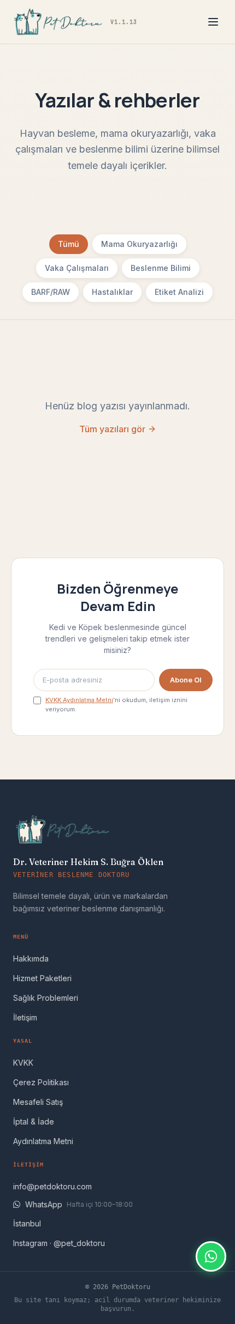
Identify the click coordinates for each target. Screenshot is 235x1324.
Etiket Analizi (179, 292)
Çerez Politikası (41, 1082)
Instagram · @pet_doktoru (59, 1243)
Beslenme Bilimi (161, 268)
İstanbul (27, 1223)
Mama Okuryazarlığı (139, 244)
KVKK (23, 1062)
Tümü (68, 244)
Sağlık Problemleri (45, 997)
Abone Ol (186, 679)
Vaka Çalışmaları (77, 268)
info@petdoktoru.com (52, 1186)
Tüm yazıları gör (112, 429)
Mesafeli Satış (38, 1102)
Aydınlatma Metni (43, 1141)
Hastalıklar (112, 292)
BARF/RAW (50, 292)
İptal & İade (33, 1121)
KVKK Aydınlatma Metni (79, 700)
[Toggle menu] (213, 22)
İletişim (25, 1017)
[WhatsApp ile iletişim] (211, 1256)
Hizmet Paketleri (42, 978)
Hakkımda (31, 958)
